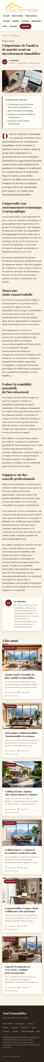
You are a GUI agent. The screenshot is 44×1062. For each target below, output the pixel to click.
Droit (5, 26)
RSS (38, 1031)
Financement (31, 16)
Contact (25, 26)
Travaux (6, 21)
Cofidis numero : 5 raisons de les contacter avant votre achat (20, 851)
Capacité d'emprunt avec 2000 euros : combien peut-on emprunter (18, 969)
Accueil (6, 16)
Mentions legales (27, 1031)
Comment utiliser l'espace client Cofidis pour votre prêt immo (21, 910)
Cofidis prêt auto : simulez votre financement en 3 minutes (21, 793)
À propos (13, 26)
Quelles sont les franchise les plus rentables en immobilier (20, 676)
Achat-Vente (17, 16)
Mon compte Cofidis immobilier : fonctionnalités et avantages (21, 734)
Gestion (15, 21)
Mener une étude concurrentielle (20, 111)
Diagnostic (36, 21)
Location (25, 21)
